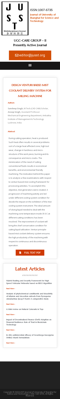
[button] (30, 65)
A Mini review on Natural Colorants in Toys (24, 309)
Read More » (10, 289)
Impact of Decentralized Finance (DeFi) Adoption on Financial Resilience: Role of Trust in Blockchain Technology (28, 322)
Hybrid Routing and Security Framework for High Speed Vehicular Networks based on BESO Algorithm (29, 281)
